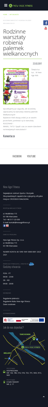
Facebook (17, 156)
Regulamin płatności (11, 298)
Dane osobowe (9, 304)
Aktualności (14, 14)
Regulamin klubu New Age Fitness (16, 301)
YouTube (31, 156)
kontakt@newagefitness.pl (19, 222)
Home (5, 14)
